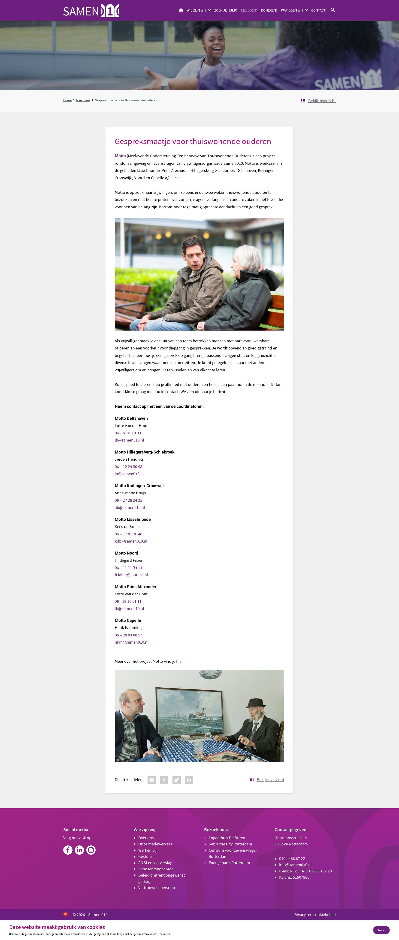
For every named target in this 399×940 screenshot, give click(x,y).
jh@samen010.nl (130, 474)
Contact (318, 10)
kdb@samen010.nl (131, 541)
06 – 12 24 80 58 (128, 466)
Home (181, 10)
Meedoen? (249, 10)
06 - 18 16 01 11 (128, 433)
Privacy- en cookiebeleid (314, 914)
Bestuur (145, 856)
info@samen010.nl (295, 865)
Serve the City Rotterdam (230, 844)
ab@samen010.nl (130, 507)
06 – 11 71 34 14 (128, 567)
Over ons (146, 838)
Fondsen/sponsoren (156, 869)
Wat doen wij (292, 10)
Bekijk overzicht (322, 101)
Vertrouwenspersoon (156, 887)
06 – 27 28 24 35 (128, 500)
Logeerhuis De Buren (227, 838)
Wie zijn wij (196, 10)
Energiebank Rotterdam (229, 862)
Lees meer (164, 934)
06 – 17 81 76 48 (128, 534)
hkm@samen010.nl (131, 642)
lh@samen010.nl (129, 440)
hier (179, 661)
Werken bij (147, 850)
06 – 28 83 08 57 (128, 635)
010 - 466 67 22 (292, 858)
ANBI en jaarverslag (155, 862)
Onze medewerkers (155, 844)
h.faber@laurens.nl (131, 575)
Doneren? (269, 10)
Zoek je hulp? (226, 10)
